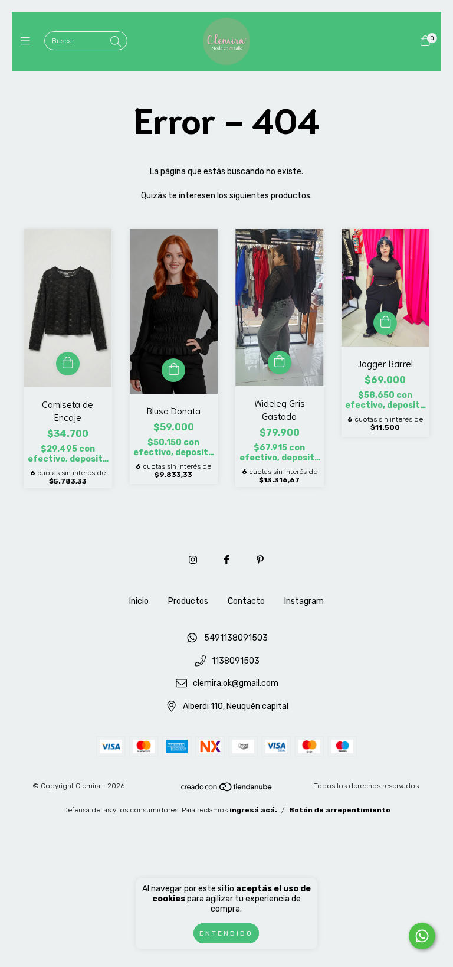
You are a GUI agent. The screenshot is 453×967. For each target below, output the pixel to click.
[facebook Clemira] (226, 560)
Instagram (304, 601)
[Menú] (28, 41)
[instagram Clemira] (193, 560)
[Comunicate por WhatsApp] (422, 936)
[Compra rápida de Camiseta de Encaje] (68, 363)
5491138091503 (236, 638)
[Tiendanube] (227, 790)
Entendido (226, 933)
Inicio (139, 601)
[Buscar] (115, 42)
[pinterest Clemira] (260, 560)
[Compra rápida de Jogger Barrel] (385, 323)
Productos (188, 601)
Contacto (246, 601)
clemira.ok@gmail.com (235, 684)
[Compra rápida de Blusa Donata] (173, 370)
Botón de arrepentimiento (339, 810)
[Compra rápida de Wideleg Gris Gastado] (279, 362)
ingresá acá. (253, 810)
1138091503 (236, 661)
